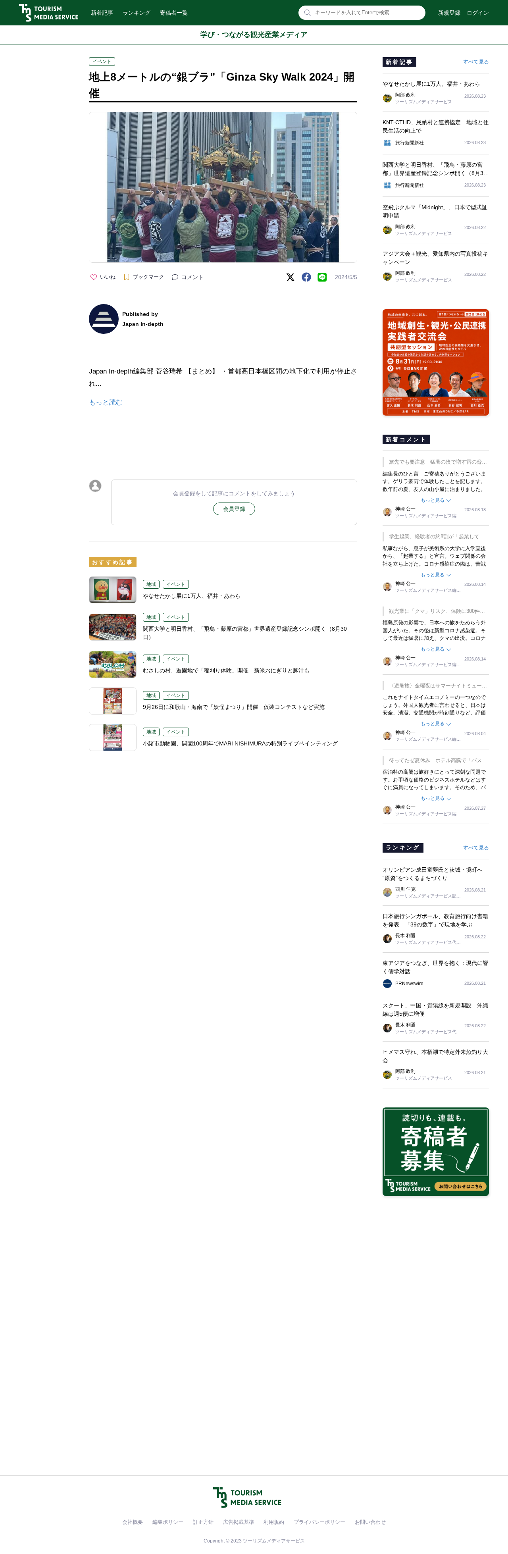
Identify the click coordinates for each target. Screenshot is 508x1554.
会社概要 (132, 1522)
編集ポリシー (167, 1522)
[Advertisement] (223, 436)
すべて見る (476, 62)
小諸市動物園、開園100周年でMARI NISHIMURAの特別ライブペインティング (240, 743)
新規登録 (449, 13)
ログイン (478, 13)
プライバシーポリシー (319, 1522)
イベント (102, 61)
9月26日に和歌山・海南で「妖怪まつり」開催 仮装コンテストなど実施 (234, 707)
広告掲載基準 (238, 1522)
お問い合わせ (370, 1522)
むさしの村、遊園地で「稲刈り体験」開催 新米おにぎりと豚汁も (226, 670)
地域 (151, 584)
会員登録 (234, 509)
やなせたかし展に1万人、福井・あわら (192, 596)
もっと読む (106, 402)
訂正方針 (203, 1522)
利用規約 (274, 1522)
